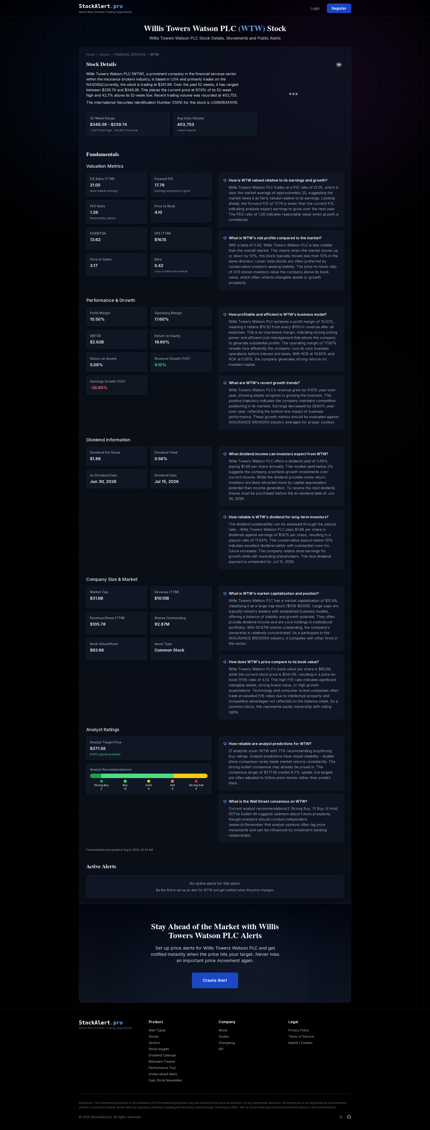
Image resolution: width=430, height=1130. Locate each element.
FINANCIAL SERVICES (130, 54)
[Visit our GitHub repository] (349, 1117)
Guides (224, 1036)
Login (315, 8)
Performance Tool (162, 1068)
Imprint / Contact (300, 1043)
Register (339, 8)
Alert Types (157, 1030)
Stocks (105, 54)
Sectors (154, 1043)
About (223, 1030)
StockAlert (101, 6)
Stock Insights (159, 1049)
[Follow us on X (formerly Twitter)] (341, 1117)
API (221, 1049)
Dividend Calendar (162, 1055)
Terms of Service (301, 1036)
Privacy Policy (298, 1030)
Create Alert (215, 980)
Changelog (227, 1043)
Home (90, 54)
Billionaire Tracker (162, 1061)
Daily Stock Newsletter (165, 1080)
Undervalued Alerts (163, 1074)
